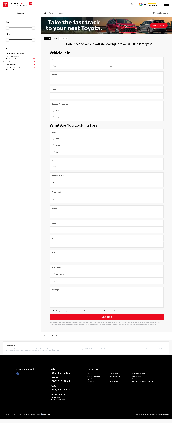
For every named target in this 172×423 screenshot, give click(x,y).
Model (55, 223)
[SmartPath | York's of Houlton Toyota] (106, 25)
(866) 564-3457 (60, 372)
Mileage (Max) (58, 176)
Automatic (60, 274)
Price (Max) (56, 192)
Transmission (57, 268)
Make (54, 209)
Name (54, 60)
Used (58, 145)
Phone (54, 75)
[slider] (7, 27)
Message (55, 290)
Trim (53, 238)
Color (54, 253)
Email (54, 89)
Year (54, 161)
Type (54, 132)
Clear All (48, 38)
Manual (58, 281)
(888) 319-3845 (60, 381)
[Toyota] (5, 4)
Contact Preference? (60, 104)
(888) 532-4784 (60, 389)
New (57, 139)
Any (57, 152)
